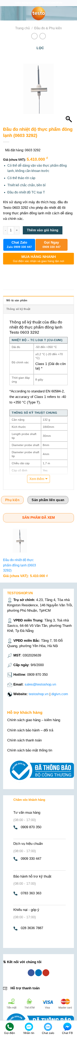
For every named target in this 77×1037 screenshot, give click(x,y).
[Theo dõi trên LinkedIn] (38, 972)
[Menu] (5, 13)
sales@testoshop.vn (40, 684)
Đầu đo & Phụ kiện (48, 28)
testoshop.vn (38, 694)
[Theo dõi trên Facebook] (31, 972)
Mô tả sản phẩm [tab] (17, 300)
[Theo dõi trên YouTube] (46, 972)
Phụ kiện (12, 500)
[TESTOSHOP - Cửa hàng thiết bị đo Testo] (38, 13)
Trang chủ (22, 28)
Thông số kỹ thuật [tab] (18, 309)
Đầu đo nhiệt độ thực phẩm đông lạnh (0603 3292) (19, 565)
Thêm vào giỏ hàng (43, 230)
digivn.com (59, 694)
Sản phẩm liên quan (48, 500)
